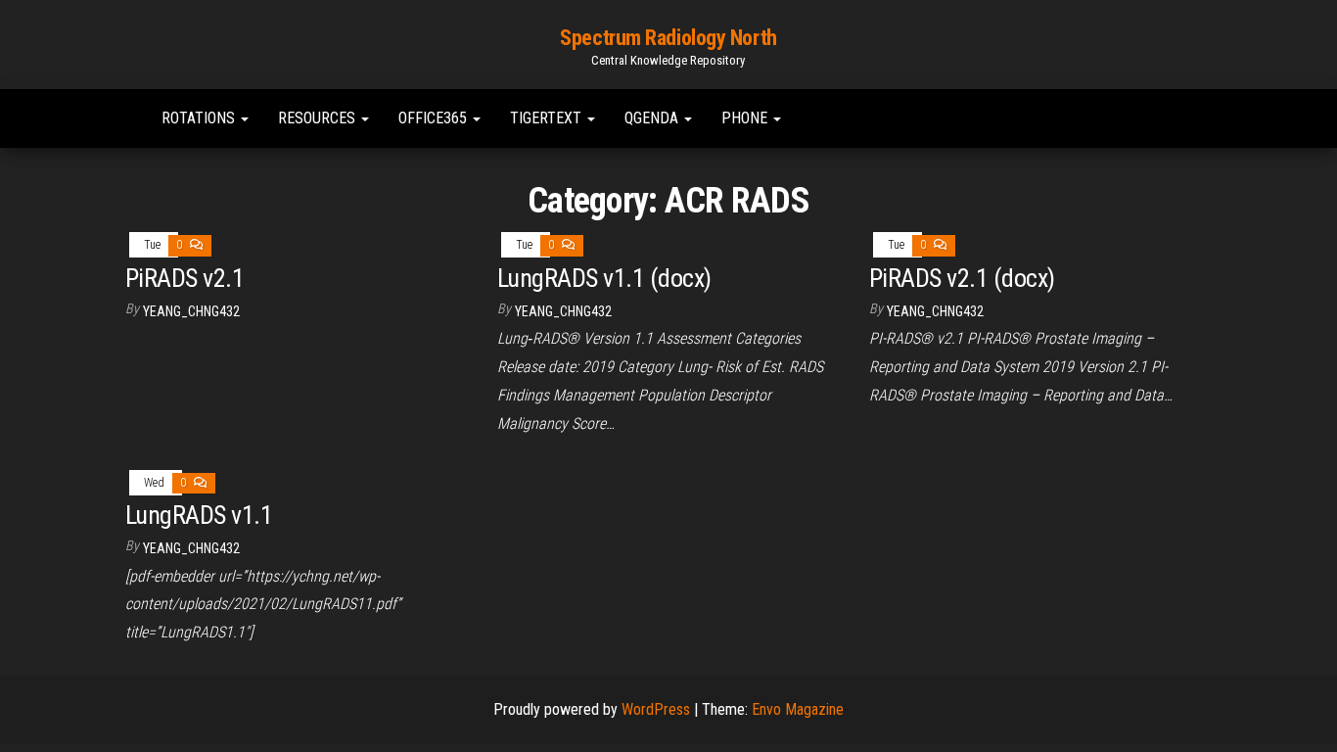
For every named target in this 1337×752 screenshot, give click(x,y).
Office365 (434, 118)
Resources (318, 118)
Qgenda (653, 118)
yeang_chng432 (191, 311)
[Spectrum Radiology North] (121, 118)
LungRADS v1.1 (198, 515)
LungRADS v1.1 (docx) (604, 278)
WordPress (656, 709)
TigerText (547, 118)
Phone (746, 118)
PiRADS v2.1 (184, 278)
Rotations (200, 118)
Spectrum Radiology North (668, 37)
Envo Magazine (798, 709)
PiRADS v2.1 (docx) (962, 278)
